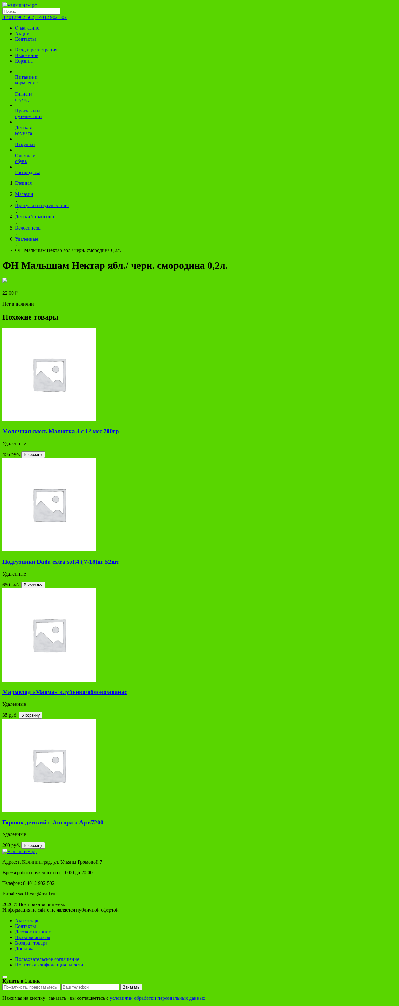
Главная (23, 183)
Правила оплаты (32, 937)
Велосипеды (28, 227)
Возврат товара (31, 943)
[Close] (4, 977)
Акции (22, 33)
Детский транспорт (35, 216)
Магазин (24, 194)
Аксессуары (28, 920)
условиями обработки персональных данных (157, 998)
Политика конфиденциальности (49, 964)
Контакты (25, 39)
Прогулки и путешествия (42, 205)
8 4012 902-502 (18, 17)
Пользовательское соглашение (47, 959)
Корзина (24, 61)
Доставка (25, 948)
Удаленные (26, 239)
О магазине (27, 28)
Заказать (131, 987)
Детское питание (33, 931)
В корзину (33, 454)
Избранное (26, 55)
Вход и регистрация (36, 49)
